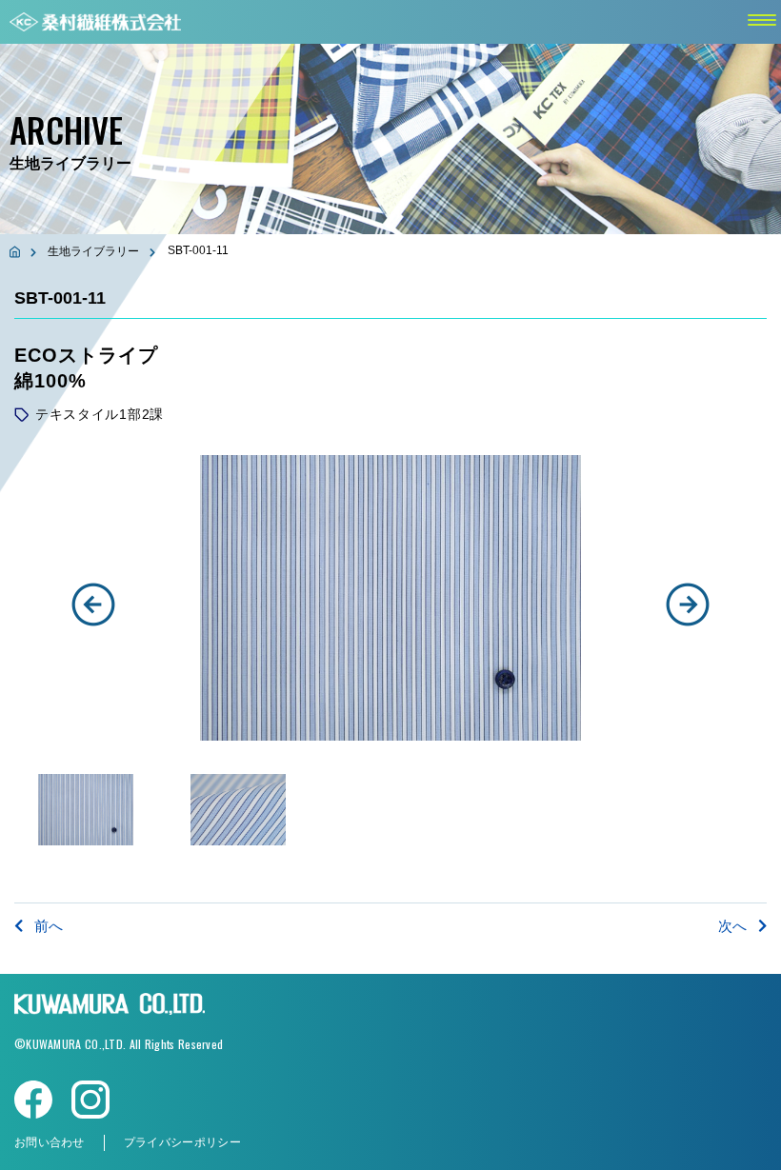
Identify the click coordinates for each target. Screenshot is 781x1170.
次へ (732, 926)
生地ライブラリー (93, 251)
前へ (48, 926)
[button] (93, 604)
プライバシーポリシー (182, 1142)
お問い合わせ (49, 1142)
